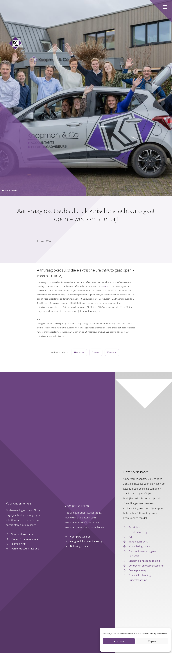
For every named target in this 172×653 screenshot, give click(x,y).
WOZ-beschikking (138, 541)
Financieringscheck (139, 546)
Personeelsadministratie (25, 548)
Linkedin (112, 352)
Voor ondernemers (22, 534)
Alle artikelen (11, 190)
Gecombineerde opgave (142, 551)
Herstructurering (138, 532)
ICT (130, 536)
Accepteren (119, 641)
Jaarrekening (18, 543)
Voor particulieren (80, 536)
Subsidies (134, 527)
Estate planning (137, 570)
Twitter (96, 352)
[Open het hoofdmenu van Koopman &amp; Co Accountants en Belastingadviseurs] (165, 6)
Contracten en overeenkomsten (146, 565)
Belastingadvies (79, 546)
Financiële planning (140, 575)
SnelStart (134, 556)
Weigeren (152, 641)
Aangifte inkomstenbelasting (86, 541)
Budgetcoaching (138, 580)
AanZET (107, 286)
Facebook (80, 352)
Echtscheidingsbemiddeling (144, 560)
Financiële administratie (25, 539)
